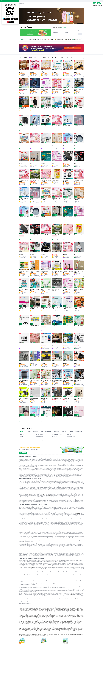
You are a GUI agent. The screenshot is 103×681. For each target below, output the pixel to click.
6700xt (53, 617)
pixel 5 (45, 624)
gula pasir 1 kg (27, 615)
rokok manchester (78, 627)
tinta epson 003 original (55, 621)
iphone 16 (37, 624)
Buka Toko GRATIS (23, 452)
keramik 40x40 (61, 616)
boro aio (52, 633)
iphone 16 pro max (37, 629)
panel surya (49, 617)
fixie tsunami (57, 622)
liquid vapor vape (33, 628)
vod (61, 630)
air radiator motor (79, 624)
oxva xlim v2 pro (39, 633)
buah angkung (61, 608)
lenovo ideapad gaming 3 (43, 617)
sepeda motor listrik (45, 622)
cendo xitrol (35, 633)
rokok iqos (30, 635)
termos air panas (77, 615)
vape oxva (45, 629)
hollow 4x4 (25, 622)
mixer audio (81, 614)
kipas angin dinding (62, 605)
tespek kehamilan (78, 633)
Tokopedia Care (98, 0)
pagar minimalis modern (72, 617)
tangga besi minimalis (30, 620)
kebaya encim (57, 605)
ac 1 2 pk (47, 608)
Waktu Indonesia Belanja (39, 434)
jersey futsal (57, 610)
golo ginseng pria (24, 634)
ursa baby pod (80, 629)
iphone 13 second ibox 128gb (52, 629)
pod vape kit (24, 628)
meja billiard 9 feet (62, 609)
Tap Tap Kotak (22, 438)
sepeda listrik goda (30, 622)
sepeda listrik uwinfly (68, 621)
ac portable (21, 605)
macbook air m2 (64, 617)
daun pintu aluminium (47, 621)
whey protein (69, 633)
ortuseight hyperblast (71, 610)
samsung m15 (31, 629)
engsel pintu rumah (52, 622)
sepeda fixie (21, 624)
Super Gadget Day (70, 438)
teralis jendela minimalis (54, 615)
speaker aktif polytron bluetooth (54, 627)
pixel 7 (28, 627)
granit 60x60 (21, 614)
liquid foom (69, 629)
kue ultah (57, 609)
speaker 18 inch (23, 627)
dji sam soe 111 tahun (29, 630)
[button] (98, 5)
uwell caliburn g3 (25, 635)
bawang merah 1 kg (61, 615)
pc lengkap (56, 616)
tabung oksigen (34, 634)
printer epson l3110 (40, 621)
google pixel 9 (48, 623)
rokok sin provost (60, 634)
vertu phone (69, 623)
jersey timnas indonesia (41, 610)
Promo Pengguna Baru (39, 436)
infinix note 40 (37, 623)
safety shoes (68, 605)
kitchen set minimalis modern (59, 614)
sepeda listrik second (75, 623)
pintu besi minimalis (73, 616)
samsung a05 (28, 628)
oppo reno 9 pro (65, 630)
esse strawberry (54, 628)
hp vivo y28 (54, 624)
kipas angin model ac (67, 608)
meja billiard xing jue (51, 611)
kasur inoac (35, 621)
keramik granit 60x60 (50, 616)
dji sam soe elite (81, 634)
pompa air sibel (28, 616)
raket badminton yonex (27, 611)
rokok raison (80, 628)
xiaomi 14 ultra (49, 628)
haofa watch (65, 629)
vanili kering (49, 614)
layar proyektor (37, 620)
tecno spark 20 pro (48, 630)
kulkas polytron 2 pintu (32, 608)
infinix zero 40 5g (58, 630)
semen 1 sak (26, 623)
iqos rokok (55, 634)
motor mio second (59, 624)
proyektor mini (72, 620)
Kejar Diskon (69, 434)
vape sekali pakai (75, 634)
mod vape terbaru (60, 629)
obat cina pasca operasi (46, 633)
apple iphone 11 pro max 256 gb (72, 628)
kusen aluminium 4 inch (37, 622)
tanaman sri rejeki (67, 620)
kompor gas (23, 616)
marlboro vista (26, 629)
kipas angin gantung (31, 609)
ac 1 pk (30, 605)
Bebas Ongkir (22, 434)
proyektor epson (49, 620)
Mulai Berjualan (87, 0)
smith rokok (29, 634)
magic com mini (47, 615)
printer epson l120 (30, 621)
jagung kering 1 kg (77, 609)
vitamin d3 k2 (56, 633)
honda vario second (31, 623)
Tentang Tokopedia (80, 0)
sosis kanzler (47, 609)
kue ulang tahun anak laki (75, 608)
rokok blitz (53, 630)
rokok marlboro (50, 634)
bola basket (40, 611)
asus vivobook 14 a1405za (43, 616)
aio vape (73, 633)
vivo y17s (41, 629)
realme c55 (35, 630)
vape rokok (65, 634)
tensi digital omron (45, 634)
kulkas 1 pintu (57, 608)
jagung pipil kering (53, 609)
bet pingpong (80, 610)
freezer (43, 608)
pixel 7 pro (64, 624)
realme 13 (47, 627)
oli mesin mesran (42, 623)
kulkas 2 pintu (41, 605)
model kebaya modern (78, 605)
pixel (57, 623)
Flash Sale (21, 436)
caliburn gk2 (39, 634)
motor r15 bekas (49, 624)
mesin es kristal (72, 614)
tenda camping (65, 611)
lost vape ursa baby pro (44, 635)
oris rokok (30, 633)
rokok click (25, 633)
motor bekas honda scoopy (62, 623)
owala (25, 614)
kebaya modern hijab (46, 605)
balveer (32, 616)
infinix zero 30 (62, 627)
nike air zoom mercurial (30, 610)
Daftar (99, 3)
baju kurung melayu (35, 605)
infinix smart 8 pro (60, 628)
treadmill (72, 609)
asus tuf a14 (26, 617)
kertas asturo (25, 620)
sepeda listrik (21, 623)
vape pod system (43, 628)
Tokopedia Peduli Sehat (39, 438)
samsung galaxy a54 (22, 630)
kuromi (43, 615)
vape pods (70, 630)
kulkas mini (72, 605)
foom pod (64, 628)
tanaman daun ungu (44, 614)
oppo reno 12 (73, 627)
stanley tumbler (39, 615)
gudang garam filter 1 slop (36, 635)
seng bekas (25, 621)
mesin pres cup (61, 620)
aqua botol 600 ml (37, 609)
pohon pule (77, 614)
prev (21, 16)
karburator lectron (33, 624)
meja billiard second (75, 611)
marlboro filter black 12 (40, 630)
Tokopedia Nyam (54, 436)
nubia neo (38, 628)
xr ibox (21, 633)
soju (45, 608)
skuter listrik (69, 624)
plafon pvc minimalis (29, 614)
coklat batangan (68, 609)
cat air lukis (47, 610)
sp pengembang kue (36, 614)
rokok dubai (77, 630)
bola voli (50, 610)
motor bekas (42, 624)
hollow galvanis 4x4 (43, 620)
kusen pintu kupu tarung (78, 622)
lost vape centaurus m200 (63, 633)
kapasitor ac (43, 609)
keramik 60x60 (75, 621)
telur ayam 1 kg (23, 610)
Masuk (94, 3)
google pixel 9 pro (26, 624)
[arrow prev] (20, 39)
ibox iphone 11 (73, 624)
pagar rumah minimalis (63, 622)
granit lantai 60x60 (22, 615)
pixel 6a (36, 627)
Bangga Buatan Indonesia (71, 436)
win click (20, 635)
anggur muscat (38, 608)
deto (28, 633)
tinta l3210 (20, 621)
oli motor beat (53, 623)
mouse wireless (78, 617)
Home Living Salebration (55, 438)
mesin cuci (52, 605)
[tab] (55, 30)
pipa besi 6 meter (33, 615)
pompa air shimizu (62, 621)
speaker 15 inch (31, 627)
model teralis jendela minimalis (33, 617)
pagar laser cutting (55, 620)
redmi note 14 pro (74, 629)
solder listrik (36, 616)
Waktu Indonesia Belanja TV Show (57, 434)
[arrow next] (83, 39)
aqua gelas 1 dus (24, 609)
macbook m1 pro (79, 616)
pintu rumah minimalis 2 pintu (69, 615)
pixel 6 (80, 623)
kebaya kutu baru (26, 605)
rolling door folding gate (58, 617)
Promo (93, 0)
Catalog (21, 443)
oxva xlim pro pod (67, 627)
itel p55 (74, 630)
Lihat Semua (63, 27)
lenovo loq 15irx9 (66, 616)
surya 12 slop (70, 634)
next (82, 16)
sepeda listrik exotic (70, 622)
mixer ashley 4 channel (41, 627)
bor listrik (52, 614)
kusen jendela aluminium (79, 620)
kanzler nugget (51, 608)
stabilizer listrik (67, 614)
